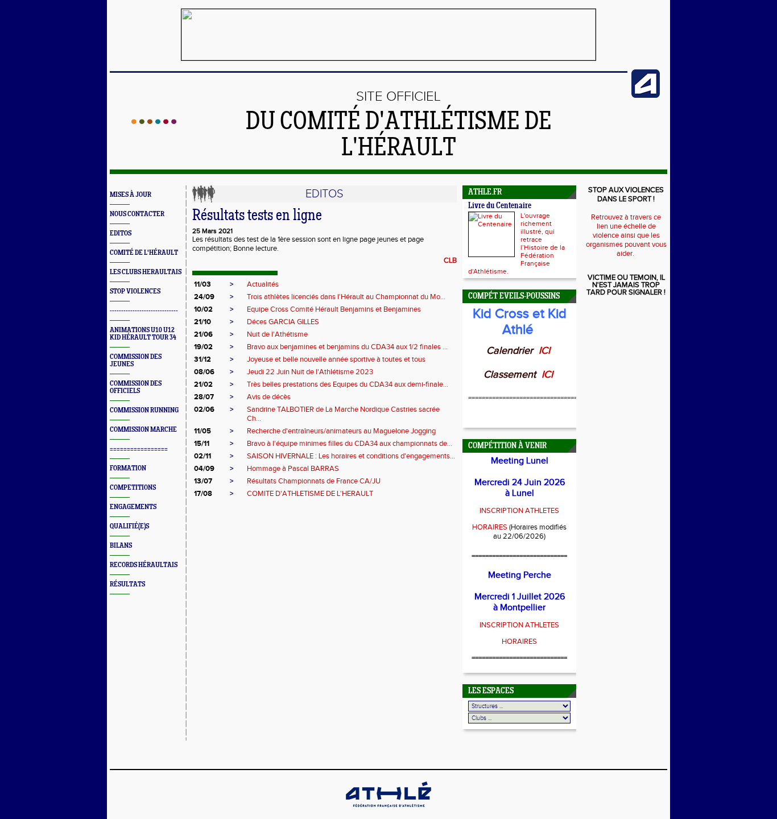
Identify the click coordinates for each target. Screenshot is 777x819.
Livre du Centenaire (499, 206)
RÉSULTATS (127, 584)
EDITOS (120, 233)
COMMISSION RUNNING (144, 410)
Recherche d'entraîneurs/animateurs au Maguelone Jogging (341, 431)
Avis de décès (269, 397)
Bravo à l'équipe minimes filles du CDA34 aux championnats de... (349, 443)
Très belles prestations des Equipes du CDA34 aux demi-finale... (347, 384)
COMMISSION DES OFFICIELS (136, 387)
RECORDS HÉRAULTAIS (143, 565)
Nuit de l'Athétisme (277, 334)
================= (139, 449)
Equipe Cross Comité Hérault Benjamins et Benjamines (334, 309)
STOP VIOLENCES (135, 291)
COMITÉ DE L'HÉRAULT (144, 253)
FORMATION (128, 468)
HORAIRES (489, 527)
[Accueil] (153, 121)
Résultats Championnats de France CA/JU (314, 481)
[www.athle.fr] (645, 95)
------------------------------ (144, 311)
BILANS (121, 545)
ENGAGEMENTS (133, 507)
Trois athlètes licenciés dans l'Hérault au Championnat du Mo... (346, 296)
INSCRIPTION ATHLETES (519, 510)
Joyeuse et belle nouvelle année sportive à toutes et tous (336, 359)
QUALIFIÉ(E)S (129, 526)
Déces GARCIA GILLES (283, 321)
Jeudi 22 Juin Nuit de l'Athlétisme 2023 (310, 372)
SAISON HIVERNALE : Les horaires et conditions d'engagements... (351, 456)
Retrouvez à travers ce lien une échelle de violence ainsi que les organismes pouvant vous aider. (626, 235)
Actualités (263, 284)
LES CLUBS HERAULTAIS (145, 272)
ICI (546, 351)
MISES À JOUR (130, 194)
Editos (324, 194)
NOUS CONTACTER (137, 214)
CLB (450, 260)
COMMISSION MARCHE (143, 429)
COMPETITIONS (133, 487)
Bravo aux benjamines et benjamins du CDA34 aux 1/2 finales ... (347, 346)
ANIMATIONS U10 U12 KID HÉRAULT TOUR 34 (143, 333)
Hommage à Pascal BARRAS (293, 468)
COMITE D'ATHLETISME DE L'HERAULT (310, 493)
